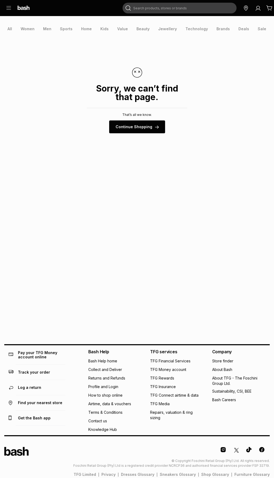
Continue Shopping (134, 126)
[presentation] (9, 29)
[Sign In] (258, 8)
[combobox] (180, 8)
